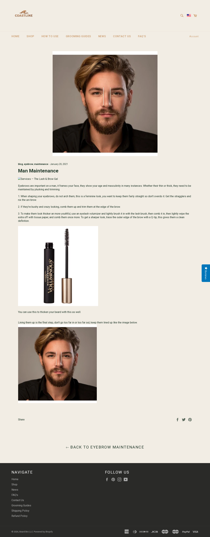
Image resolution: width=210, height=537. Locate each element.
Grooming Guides (78, 36)
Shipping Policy (20, 510)
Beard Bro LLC (26, 531)
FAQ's (142, 36)
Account (194, 36)
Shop (30, 36)
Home (15, 36)
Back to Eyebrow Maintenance (106, 447)
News (102, 36)
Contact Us (122, 36)
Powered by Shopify (43, 531)
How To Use (50, 36)
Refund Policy (19, 515)
